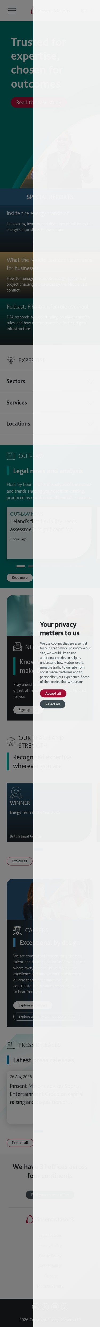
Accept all (53, 693)
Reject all (52, 704)
